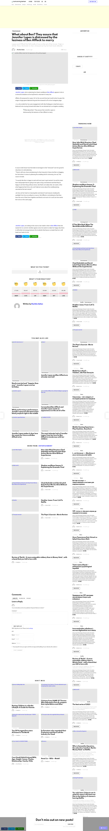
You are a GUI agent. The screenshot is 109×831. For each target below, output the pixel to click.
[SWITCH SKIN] (94, 4)
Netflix (81, 302)
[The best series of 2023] (84, 696)
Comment (14, 610)
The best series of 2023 (81, 704)
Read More (76, 165)
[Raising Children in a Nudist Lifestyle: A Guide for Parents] (25, 694)
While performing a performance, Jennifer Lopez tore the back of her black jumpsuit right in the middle (25, 411)
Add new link (92, 1)
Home (30, 1)
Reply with (18, 626)
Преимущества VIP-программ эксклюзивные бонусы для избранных (82, 597)
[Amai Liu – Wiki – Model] (54, 749)
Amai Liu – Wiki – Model (50, 758)
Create (78, 66)
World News (40, 4)
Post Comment (18, 650)
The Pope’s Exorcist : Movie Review (54, 515)
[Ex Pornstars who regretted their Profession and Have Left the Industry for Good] (54, 721)
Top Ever (37, 1)
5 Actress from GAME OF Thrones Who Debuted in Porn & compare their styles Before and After (54, 702)
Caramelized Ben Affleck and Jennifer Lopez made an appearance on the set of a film (53, 408)
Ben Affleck (50, 92)
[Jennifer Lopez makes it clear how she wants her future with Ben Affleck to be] (25, 424)
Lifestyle (24, 4)
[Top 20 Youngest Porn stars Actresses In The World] (25, 721)
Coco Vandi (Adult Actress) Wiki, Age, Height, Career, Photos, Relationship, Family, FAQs (24, 759)
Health (34, 4)
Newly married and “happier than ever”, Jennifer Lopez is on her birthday (25, 385)
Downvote (55, 272)
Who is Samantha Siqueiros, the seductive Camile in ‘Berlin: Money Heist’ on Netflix (84, 748)
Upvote (24, 272)
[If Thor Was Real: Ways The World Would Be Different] (84, 216)
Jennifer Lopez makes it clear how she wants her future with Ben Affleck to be (25, 435)
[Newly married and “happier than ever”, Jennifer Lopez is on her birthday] (25, 361)
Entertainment (18, 4)
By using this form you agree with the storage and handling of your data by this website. (35, 646)
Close (107, 819)
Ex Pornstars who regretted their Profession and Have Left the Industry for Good (53, 732)
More (90, 158)
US (42, 1)
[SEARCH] (96, 4)
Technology (29, 4)
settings (31, 628)
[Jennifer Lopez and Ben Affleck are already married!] (54, 357)
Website (14, 643)
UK (45, 1)
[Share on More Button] (40, 88)
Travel (45, 4)
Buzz (13, 4)
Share (14, 54)
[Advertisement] (54, 17)
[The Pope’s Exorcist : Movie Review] (25, 534)
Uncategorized (84, 222)
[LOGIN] (86, 1)
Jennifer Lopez (19, 92)
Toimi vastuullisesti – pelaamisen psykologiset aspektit (82, 566)
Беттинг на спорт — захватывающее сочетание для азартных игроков (83, 482)
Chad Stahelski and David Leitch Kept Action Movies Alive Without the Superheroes (54, 484)
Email (13, 639)
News (81, 368)
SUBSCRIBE (70, 824)
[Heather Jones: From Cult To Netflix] (25, 505)
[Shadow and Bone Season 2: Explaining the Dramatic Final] (25, 472)
